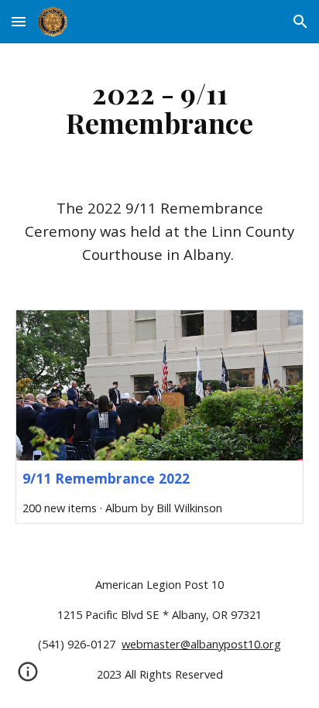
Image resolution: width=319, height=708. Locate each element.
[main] (159, 107)
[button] (18, 21)
